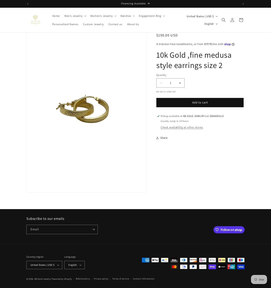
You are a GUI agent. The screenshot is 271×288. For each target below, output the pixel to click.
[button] (75, 16)
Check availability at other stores (182, 127)
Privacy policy (101, 278)
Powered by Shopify (62, 278)
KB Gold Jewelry (43, 278)
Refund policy (83, 278)
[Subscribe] (93, 229)
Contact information (143, 278)
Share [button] (164, 138)
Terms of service (120, 278)
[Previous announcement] (27, 4)
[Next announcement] (243, 4)
